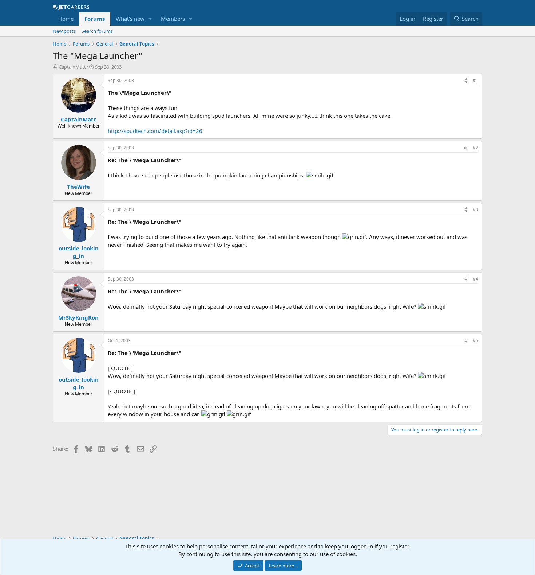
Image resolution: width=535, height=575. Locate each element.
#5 (475, 340)
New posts (64, 31)
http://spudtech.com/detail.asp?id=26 (155, 130)
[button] (150, 19)
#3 (475, 210)
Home (66, 18)
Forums (94, 18)
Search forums (97, 31)
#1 (475, 80)
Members (173, 18)
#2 (475, 148)
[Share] (465, 81)
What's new (130, 18)
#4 (475, 279)
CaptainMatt (72, 66)
